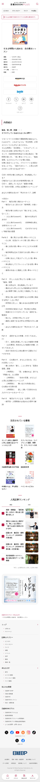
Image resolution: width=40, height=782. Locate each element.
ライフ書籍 (8, 681)
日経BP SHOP (9, 691)
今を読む (33, 11)
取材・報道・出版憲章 (18, 759)
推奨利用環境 (9, 715)
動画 (6, 659)
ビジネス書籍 (9, 675)
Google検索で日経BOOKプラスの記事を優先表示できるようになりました (20, 17)
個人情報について (31, 759)
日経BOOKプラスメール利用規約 (14, 718)
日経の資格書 (9, 694)
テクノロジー (16, 11)
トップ (4, 625)
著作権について (22, 763)
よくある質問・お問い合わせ (13, 724)
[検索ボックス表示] (37, 3)
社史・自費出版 (9, 702)
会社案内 (7, 759)
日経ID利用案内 (33, 763)
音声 (6, 656)
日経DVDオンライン (11, 699)
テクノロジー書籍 (10, 678)
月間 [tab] (29, 505)
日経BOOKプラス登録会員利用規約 (15, 721)
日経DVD (7, 697)
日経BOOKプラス (7, 615)
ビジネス (6, 11)
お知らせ (7, 628)
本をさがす (16, 615)
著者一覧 (7, 662)
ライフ (26, 11)
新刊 (6, 672)
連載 (6, 650)
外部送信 (13, 763)
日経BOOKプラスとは (11, 712)
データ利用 (6, 763)
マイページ (8, 631)
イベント (7, 653)
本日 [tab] (11, 505)
